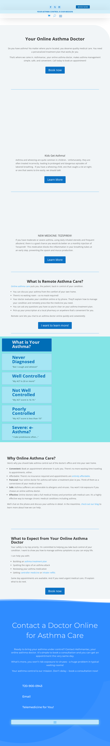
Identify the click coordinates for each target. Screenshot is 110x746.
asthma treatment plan (36, 561)
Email (26, 696)
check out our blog (90, 504)
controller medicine (30, 572)
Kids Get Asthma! (55, 155)
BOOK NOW (83, 7)
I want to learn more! (55, 325)
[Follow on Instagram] (59, 7)
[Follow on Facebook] (50, 7)
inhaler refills (49, 572)
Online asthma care (20, 286)
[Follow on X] (55, 7)
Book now (55, 70)
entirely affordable (81, 476)
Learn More (55, 180)
